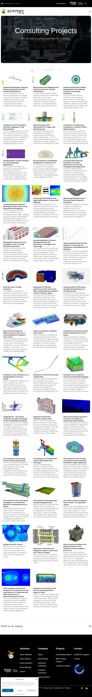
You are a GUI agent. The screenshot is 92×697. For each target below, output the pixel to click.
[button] (36, 679)
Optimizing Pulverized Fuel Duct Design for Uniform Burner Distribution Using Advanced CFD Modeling (75, 246)
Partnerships (43, 658)
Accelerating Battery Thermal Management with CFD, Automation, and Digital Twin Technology (44, 243)
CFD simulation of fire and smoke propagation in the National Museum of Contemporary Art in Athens (15, 504)
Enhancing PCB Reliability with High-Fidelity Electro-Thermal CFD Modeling (46, 200)
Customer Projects (63, 665)
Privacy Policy (22, 694)
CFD (38, 69)
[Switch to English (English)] (86, 3)
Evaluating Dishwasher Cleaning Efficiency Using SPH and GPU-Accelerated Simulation (15, 89)
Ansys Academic (26, 663)
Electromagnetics (49, 69)
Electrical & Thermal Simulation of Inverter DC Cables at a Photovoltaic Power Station (75, 419)
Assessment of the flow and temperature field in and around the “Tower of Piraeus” (45, 551)
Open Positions (44, 677)
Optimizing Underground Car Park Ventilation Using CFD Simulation (74, 200)
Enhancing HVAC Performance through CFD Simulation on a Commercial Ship (74, 289)
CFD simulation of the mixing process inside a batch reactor (14, 460)
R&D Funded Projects (61, 660)
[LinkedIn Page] (86, 689)
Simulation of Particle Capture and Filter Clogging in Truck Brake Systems (14, 127)
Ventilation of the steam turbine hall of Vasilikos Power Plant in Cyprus (75, 333)
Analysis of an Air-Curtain (12, 544)
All (32, 69)
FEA (59, 69)
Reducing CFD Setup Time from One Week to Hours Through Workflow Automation (14, 244)
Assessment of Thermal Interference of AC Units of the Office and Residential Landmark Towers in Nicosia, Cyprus (45, 290)
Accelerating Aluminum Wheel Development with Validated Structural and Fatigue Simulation (74, 90)
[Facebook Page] (81, 689)
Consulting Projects (64, 654)
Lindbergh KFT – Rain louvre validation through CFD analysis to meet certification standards (15, 419)
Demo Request (25, 667)
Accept (8, 690)
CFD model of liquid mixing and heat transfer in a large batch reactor (75, 502)
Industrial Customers (42, 664)
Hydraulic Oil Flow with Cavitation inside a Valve (42, 418)
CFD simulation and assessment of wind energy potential (45, 501)
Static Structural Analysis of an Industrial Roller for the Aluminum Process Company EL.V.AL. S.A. (75, 547)
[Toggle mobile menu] (90, 11)
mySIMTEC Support (81, 654)
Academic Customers (42, 671)
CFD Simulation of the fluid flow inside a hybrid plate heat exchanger (45, 461)
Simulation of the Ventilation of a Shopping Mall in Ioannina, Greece (16, 377)
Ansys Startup (25, 658)
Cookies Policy (16, 694)
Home (38, 19)
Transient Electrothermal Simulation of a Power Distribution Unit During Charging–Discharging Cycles (74, 164)
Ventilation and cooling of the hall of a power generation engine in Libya (44, 590)
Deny (19, 690)
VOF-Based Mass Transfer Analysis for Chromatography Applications (16, 163)
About (40, 654)
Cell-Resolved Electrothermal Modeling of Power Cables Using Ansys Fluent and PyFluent (15, 206)
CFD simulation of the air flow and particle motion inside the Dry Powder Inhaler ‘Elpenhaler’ (75, 461)
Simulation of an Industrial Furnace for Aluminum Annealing (75, 376)
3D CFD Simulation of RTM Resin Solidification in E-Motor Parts (45, 162)
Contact (77, 658)
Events (22, 671)
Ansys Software (26, 654)
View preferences (31, 690)
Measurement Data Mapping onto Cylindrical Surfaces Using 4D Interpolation (46, 89)
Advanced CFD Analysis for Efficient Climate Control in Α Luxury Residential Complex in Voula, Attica (14, 334)
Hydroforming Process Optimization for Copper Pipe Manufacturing (44, 127)
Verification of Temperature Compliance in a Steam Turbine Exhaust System (75, 127)
